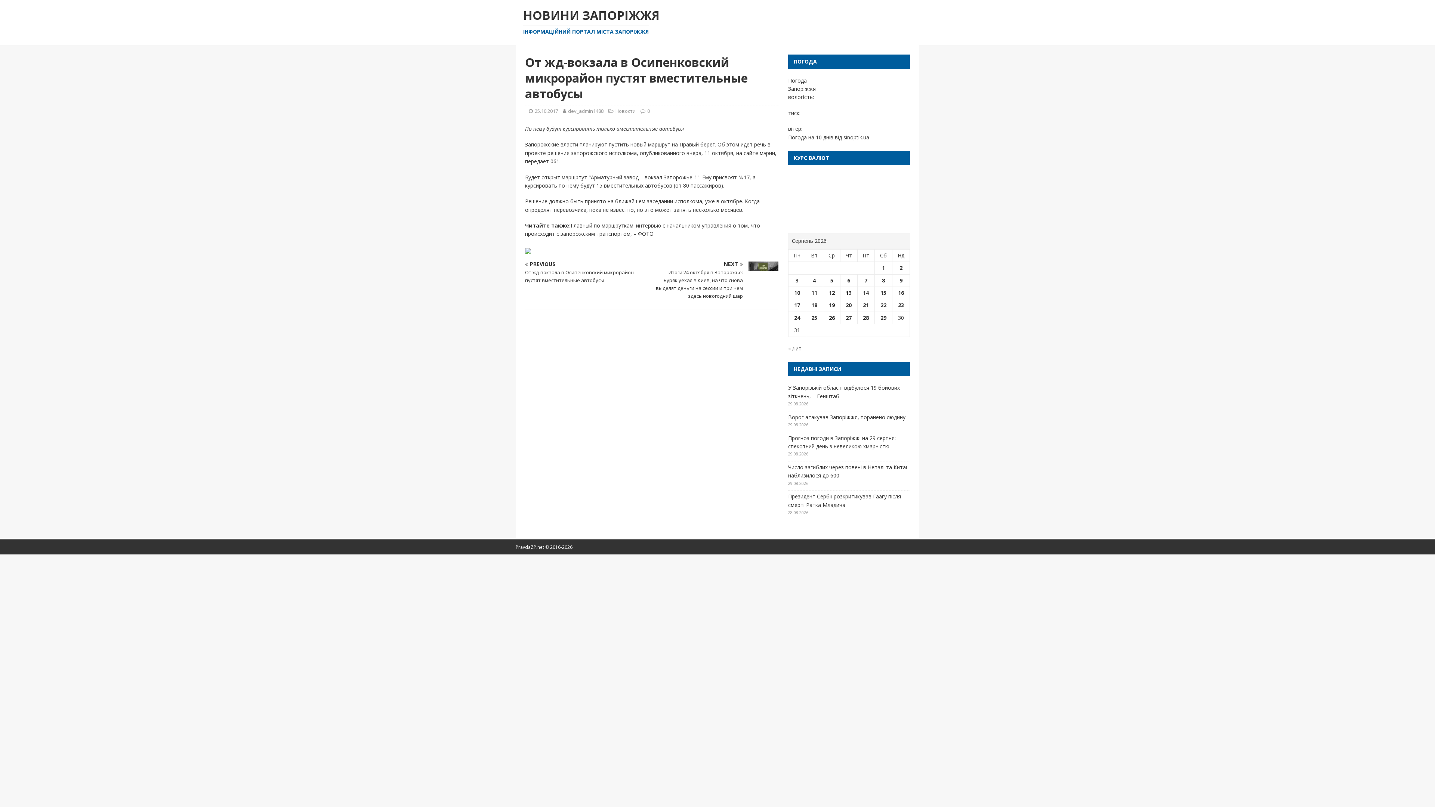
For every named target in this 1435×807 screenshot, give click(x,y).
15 (883, 292)
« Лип (795, 348)
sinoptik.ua (856, 137)
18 (814, 305)
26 (832, 317)
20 (849, 305)
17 (797, 305)
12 (832, 292)
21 (866, 305)
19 (832, 305)
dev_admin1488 (586, 111)
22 (883, 305)
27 (849, 317)
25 (814, 317)
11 (814, 292)
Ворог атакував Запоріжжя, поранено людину (846, 417)
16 (901, 292)
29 (883, 317)
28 (866, 317)
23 (901, 305)
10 (797, 292)
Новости (625, 111)
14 (866, 292)
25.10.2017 (546, 111)
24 (797, 317)
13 (849, 292)
